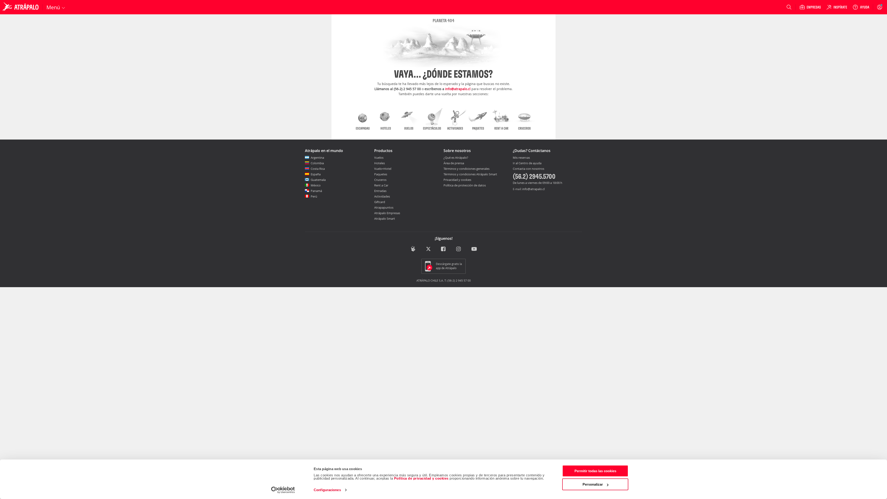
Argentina (317, 157)
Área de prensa (454, 163)
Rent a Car (381, 185)
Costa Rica (318, 169)
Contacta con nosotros (528, 169)
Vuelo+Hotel (382, 169)
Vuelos (378, 157)
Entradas (380, 191)
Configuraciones (327, 490)
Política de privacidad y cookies (421, 478)
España (316, 174)
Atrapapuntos (383, 207)
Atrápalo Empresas (387, 213)
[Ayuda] (861, 7)
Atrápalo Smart (384, 218)
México (316, 185)
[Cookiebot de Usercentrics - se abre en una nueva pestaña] (283, 490)
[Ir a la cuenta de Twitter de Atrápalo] (428, 249)
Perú (314, 196)
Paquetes (380, 174)
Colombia (317, 163)
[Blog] (413, 248)
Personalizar (593, 484)
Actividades (382, 196)
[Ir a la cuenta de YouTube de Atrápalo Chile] (474, 249)
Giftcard (379, 202)
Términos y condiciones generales (466, 169)
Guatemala (318, 180)
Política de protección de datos (465, 185)
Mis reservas (521, 158)
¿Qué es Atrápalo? (456, 157)
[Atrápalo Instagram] (459, 249)
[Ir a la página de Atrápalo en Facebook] (443, 249)
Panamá (316, 191)
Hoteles (379, 163)
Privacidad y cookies (457, 180)
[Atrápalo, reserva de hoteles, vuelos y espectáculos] (21, 7)
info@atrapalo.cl (458, 89)
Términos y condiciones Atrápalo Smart (470, 174)
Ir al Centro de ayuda (527, 163)
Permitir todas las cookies (595, 471)
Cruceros (380, 180)
